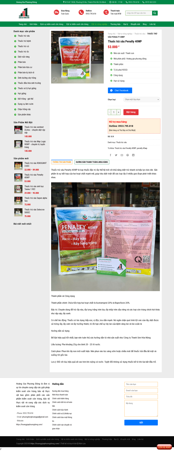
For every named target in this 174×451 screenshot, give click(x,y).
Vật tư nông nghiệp (99, 24)
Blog (145, 24)
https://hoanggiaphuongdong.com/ (29, 424)
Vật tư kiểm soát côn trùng (77, 24)
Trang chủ (23, 24)
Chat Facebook (121, 90)
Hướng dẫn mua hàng (60, 391)
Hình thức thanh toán (60, 395)
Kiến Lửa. (82, 443)
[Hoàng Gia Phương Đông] (33, 12)
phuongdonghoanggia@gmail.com (35, 417)
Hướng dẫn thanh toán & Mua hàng (92, 162)
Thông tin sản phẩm (62, 162)
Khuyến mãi (135, 24)
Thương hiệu (115, 24)
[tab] (61, 163)
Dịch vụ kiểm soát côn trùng (51, 24)
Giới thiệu (33, 24)
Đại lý (125, 24)
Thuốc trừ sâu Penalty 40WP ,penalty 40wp (131, 148)
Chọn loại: (112, 99)
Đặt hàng (131, 112)
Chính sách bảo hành (60, 410)
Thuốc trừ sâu (139, 34)
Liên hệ (152, 24)
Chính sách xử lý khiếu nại (62, 413)
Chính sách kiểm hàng (60, 398)
